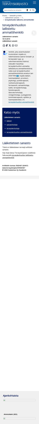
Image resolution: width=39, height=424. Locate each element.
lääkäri (9, 121)
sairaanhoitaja (12, 125)
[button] (4, 45)
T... (23, 18)
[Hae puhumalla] (27, 10)
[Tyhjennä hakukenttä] (30, 10)
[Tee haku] (33, 10)
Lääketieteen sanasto (12, 18)
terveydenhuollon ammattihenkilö (21, 102)
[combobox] (19, 10)
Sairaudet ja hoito (16, 15)
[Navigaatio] (34, 3)
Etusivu (4, 15)
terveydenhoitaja (13, 128)
